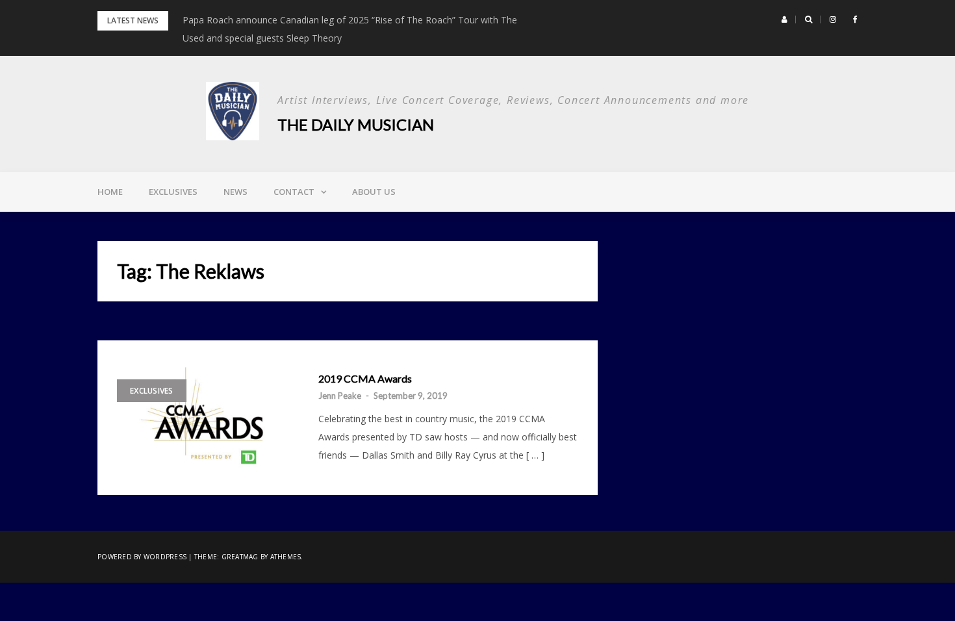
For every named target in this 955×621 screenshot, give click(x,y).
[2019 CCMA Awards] (204, 417)
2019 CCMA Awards (365, 379)
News (235, 191)
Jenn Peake (339, 395)
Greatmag (240, 556)
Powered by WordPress (141, 556)
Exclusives (173, 191)
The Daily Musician (355, 124)
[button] (784, 19)
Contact (294, 191)
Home (110, 191)
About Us (374, 191)
